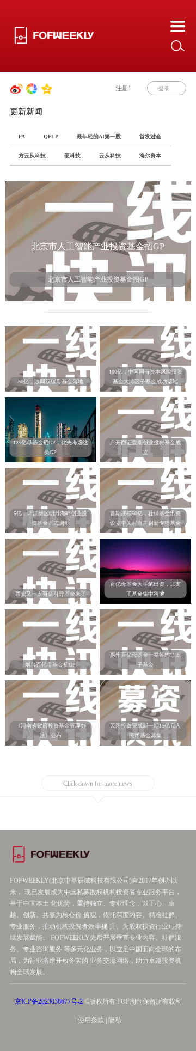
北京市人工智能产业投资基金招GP (97, 246)
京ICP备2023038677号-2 (49, 1001)
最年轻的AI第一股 (99, 136)
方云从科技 (32, 155)
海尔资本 (150, 155)
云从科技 (110, 155)
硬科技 (72, 155)
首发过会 (150, 136)
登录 (163, 88)
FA (22, 136)
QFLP (51, 136)
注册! (123, 88)
